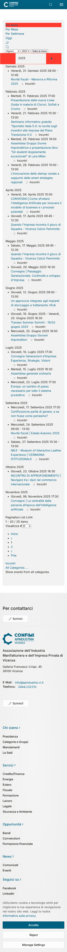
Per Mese (12, 29)
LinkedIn (8, 893)
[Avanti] (11, 551)
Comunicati (10, 865)
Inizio (14, 534)
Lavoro (7, 801)
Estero (7, 784)
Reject (33, 935)
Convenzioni (11, 838)
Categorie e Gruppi (15, 742)
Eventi (7, 870)
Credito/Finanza (13, 774)
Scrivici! (18, 703)
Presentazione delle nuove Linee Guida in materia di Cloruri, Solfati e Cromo (35, 104)
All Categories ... (17, 567)
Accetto (33, 925)
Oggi (9, 38)
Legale (7, 806)
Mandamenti (11, 747)
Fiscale (7, 790)
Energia (8, 779)
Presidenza (10, 736)
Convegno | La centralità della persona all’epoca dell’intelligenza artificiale (33, 505)
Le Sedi (8, 752)
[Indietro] (11, 538)
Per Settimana (15, 33)
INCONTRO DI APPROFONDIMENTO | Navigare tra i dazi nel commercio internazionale (36, 480)
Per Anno (12, 25)
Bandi (7, 833)
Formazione (11, 795)
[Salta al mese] (7, 42)
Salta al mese (39, 51)
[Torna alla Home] (11, 4)
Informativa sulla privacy (19, 915)
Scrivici (18, 618)
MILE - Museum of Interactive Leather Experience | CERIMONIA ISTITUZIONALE (36, 455)
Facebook (9, 888)
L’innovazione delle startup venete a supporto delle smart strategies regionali (35, 178)
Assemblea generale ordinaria (31, 373)
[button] (50, 4)
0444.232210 (27, 687)
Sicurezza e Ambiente (17, 811)
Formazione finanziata (18, 844)
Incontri (11, 563)
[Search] (7, 46)
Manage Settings (33, 945)
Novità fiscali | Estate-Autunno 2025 (35, 433)
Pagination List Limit (19, 517)
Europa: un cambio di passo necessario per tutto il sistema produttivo (31, 391)
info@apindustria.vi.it (29, 682)
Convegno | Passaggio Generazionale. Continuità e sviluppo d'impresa (35, 276)
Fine (13, 555)
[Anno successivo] (51, 58)
